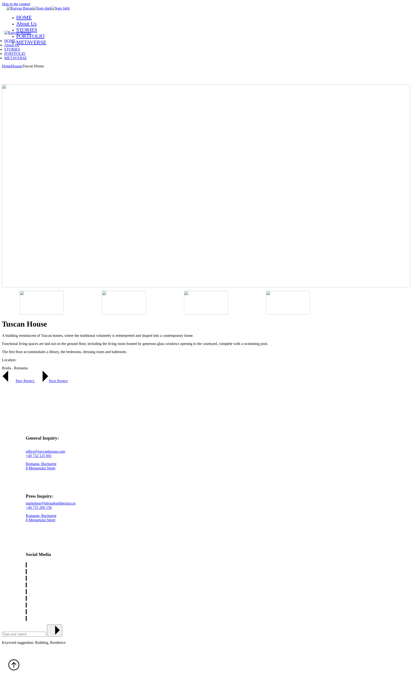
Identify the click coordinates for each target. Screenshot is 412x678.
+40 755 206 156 (39, 508)
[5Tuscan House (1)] (288, 303)
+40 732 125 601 (39, 456)
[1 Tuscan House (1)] (206, 186)
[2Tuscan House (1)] (42, 303)
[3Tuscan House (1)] (124, 303)
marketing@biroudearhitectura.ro (51, 503)
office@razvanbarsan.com (45, 451)
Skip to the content (16, 4)
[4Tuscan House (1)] (206, 303)
